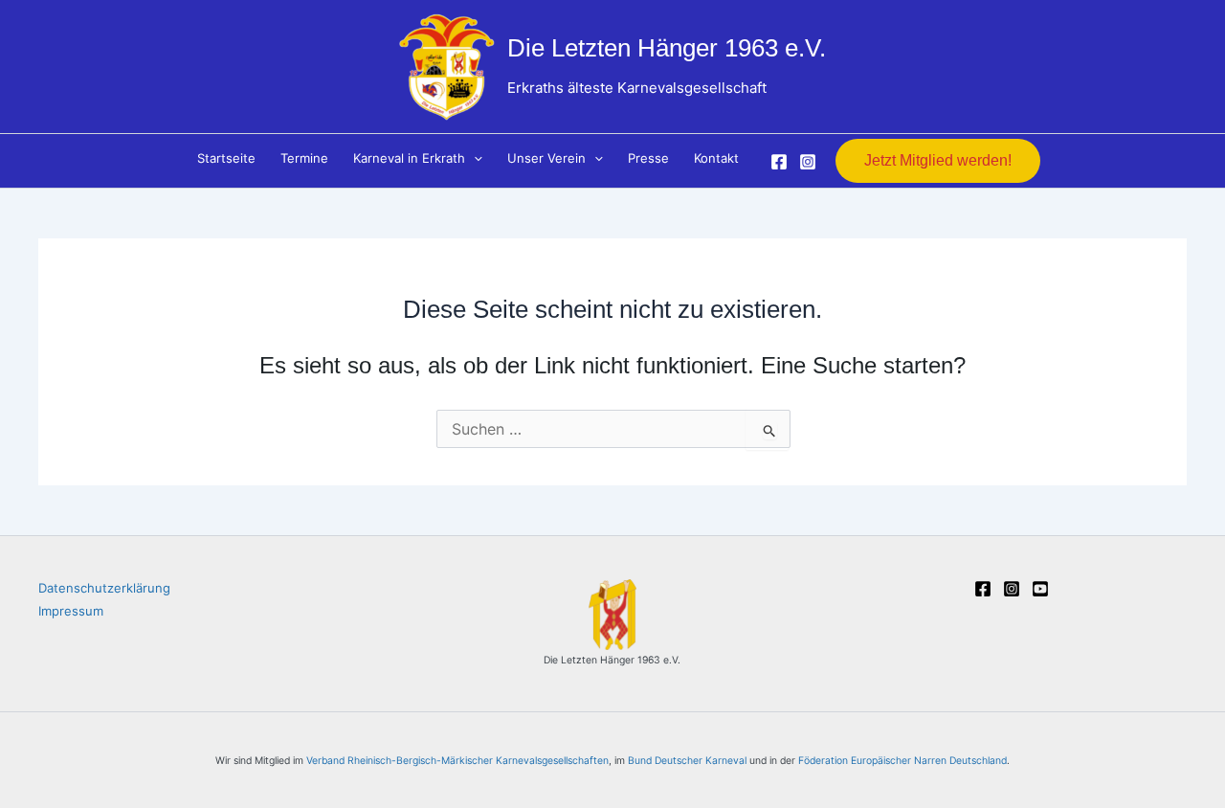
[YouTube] (1040, 588)
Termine (304, 158)
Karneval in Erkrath (409, 158)
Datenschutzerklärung (104, 587)
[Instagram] (807, 161)
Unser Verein (546, 158)
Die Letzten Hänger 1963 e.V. (666, 48)
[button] (473, 158)
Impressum (70, 610)
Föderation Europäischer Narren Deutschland (902, 760)
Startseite (226, 158)
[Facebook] (779, 161)
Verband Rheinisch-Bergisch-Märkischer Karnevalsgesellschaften (457, 760)
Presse (648, 158)
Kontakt (716, 158)
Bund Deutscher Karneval (687, 760)
